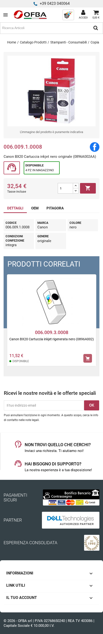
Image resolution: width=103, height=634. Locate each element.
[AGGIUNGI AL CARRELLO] (87, 358)
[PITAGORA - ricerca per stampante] (68, 14)
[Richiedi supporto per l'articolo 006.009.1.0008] (11, 168)
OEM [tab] (35, 208)
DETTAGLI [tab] (15, 208)
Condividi (94, 147)
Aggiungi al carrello (88, 188)
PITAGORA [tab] (55, 208)
